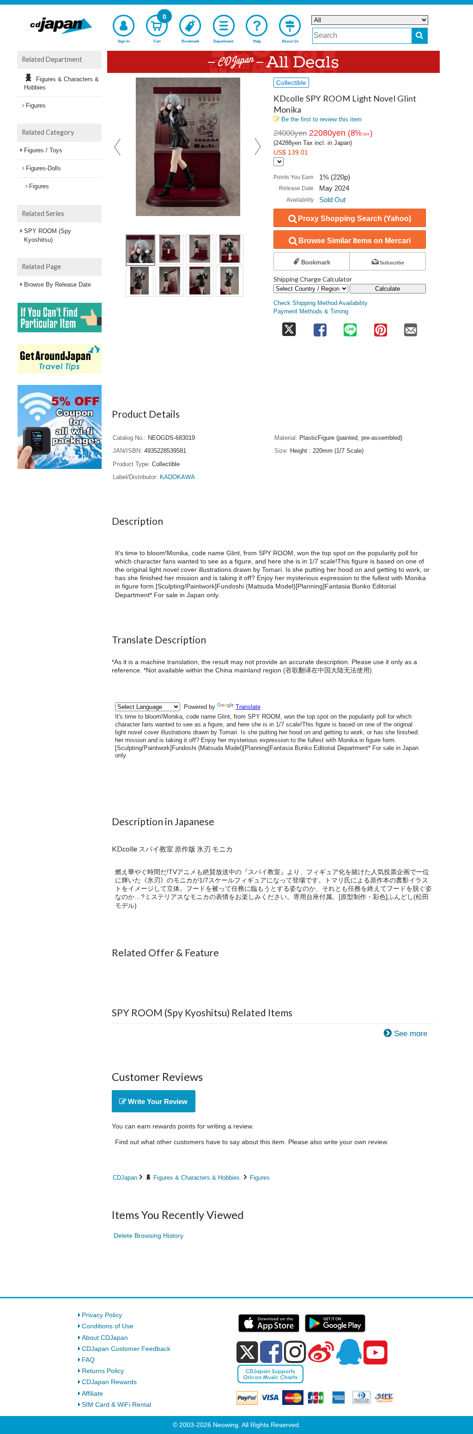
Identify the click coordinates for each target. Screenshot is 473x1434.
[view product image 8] (229, 281)
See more (410, 1033)
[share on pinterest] (380, 327)
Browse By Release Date (57, 284)
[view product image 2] (169, 249)
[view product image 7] (199, 281)
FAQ (88, 1359)
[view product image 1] (140, 250)
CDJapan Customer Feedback (126, 1348)
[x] (247, 1352)
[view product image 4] (229, 249)
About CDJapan (105, 1337)
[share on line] (350, 327)
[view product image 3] (199, 249)
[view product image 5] (139, 281)
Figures (260, 1177)
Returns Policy (103, 1370)
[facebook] (271, 1352)
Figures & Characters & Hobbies (196, 1177)
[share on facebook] (320, 327)
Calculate (387, 288)
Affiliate (92, 1393)
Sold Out (332, 200)
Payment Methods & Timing (310, 311)
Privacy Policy (102, 1315)
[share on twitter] (289, 327)
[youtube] (376, 1353)
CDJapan (125, 1177)
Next (257, 146)
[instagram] (295, 1352)
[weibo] (321, 1352)
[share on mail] (410, 327)
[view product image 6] (169, 281)
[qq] (349, 1352)
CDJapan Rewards (109, 1382)
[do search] (420, 36)
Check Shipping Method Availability (320, 303)
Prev (118, 146)
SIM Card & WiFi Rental (116, 1404)
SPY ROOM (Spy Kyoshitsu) (47, 235)
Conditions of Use (107, 1326)
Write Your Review (157, 1101)
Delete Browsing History (148, 1235)
